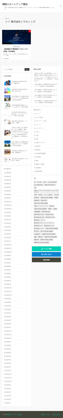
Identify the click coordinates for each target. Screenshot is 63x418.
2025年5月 (8, 227)
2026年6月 (8, 180)
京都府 (56, 197)
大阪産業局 (37, 211)
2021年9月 (8, 385)
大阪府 (55, 209)
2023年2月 (8, 324)
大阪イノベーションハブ (41, 206)
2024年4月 (8, 273)
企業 (37, 139)
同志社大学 (44, 200)
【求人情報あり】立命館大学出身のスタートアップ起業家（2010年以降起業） (46, 101)
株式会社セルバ (38, 225)
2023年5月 (8, 313)
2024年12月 (9, 245)
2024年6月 (8, 266)
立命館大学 (37, 234)
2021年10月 (9, 381)
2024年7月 (8, 263)
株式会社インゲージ (39, 220)
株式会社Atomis (46, 211)
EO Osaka (39, 182)
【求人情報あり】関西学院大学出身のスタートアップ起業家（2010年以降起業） (46, 85)
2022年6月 (8, 352)
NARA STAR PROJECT (49, 185)
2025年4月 (8, 230)
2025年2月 (8, 237)
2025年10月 (9, 209)
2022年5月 (8, 356)
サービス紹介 (39, 117)
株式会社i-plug (49, 214)
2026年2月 (8, 194)
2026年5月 (8, 183)
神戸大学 (36, 231)
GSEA (44, 182)
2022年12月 (9, 331)
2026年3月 (8, 191)
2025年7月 (8, 219)
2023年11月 (9, 291)
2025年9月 (8, 212)
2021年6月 (8, 395)
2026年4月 (8, 187)
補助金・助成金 (40, 164)
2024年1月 (8, 284)
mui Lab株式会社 (38, 185)
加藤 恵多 (36, 200)
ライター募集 (48, 249)
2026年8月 (8, 173)
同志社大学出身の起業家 (41, 203)
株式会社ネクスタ (49, 225)
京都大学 (36, 197)
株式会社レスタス (39, 228)
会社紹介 (7, 58)
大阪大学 (51, 206)
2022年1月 (8, 370)
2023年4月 (8, 316)
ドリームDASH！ (48, 195)
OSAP (35, 195)
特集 (37, 160)
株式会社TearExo (50, 217)
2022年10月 (9, 338)
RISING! (40, 195)
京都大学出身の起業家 (47, 197)
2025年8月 (8, 216)
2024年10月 (9, 252)
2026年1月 (8, 198)
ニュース (38, 124)
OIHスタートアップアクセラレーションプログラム (46, 191)
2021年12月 (9, 374)
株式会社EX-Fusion (39, 214)
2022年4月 (8, 360)
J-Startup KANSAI (52, 182)
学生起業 (38, 157)
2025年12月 (9, 201)
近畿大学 (40, 237)
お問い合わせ (48, 254)
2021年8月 (8, 388)
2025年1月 (8, 241)
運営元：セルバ (45, 414)
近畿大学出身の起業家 (50, 237)
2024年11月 (9, 248)
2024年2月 (8, 280)
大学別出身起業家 (41, 153)
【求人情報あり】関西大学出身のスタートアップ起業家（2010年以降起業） (46, 90)
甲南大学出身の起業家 (51, 228)
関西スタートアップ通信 (14, 414)
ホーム (7, 18)
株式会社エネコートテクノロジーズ (44, 223)
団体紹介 (38, 149)
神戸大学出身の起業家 (47, 231)
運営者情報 (46, 260)
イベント (38, 114)
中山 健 (56, 195)
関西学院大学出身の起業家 (41, 242)
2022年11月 (9, 334)
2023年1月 (8, 327)
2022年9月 (8, 342)
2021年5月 (8, 399)
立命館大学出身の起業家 (48, 234)
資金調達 (38, 167)
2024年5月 (8, 270)
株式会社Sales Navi (39, 217)
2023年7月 (8, 306)
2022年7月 (8, 349)
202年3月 (8, 403)
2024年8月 (8, 259)
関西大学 (36, 239)
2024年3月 (8, 277)
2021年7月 (8, 392)
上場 (37, 135)
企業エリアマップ (41, 142)
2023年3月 (8, 320)
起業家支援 (39, 171)
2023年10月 (9, 295)
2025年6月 (8, 223)
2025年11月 (9, 205)
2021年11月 (9, 378)
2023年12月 (9, 288)
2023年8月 (8, 302)
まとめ (37, 132)
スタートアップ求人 (41, 121)
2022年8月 (8, 345)
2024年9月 (8, 255)
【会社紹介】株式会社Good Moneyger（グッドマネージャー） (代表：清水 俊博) (19, 113)
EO (35, 182)
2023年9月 (8, 298)
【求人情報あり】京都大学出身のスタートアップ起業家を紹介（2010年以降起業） (20, 98)
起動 (35, 237)
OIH (35, 187)
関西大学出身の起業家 (47, 239)
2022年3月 (8, 363)
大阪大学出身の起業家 (40, 209)
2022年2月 (8, 367)
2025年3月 (8, 234)
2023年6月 (8, 309)
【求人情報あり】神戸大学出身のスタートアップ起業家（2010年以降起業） (46, 96)
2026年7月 (8, 176)
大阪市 (50, 209)
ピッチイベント (40, 128)
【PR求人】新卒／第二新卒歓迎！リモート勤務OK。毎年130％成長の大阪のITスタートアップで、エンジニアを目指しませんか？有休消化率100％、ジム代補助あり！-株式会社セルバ (46, 77)
